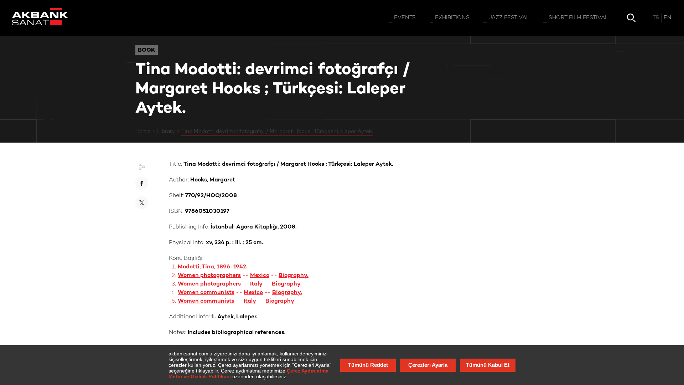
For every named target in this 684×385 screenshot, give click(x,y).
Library (166, 131)
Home (143, 131)
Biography (279, 301)
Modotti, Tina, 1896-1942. (213, 267)
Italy (256, 284)
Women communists (206, 293)
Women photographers (209, 276)
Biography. (294, 276)
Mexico (259, 276)
